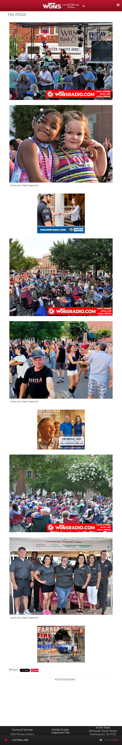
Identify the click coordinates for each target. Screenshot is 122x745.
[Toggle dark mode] (83, 6)
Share (14, 669)
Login (79, 728)
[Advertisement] (65, 703)
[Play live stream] (6, 740)
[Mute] (100, 740)
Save (36, 670)
